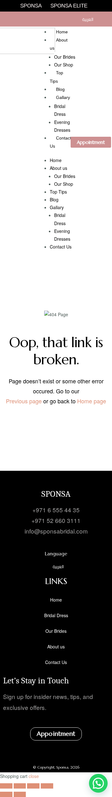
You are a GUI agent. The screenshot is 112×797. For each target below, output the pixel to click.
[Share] (33, 786)
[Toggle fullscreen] (20, 786)
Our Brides (64, 57)
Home (62, 31)
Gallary (63, 97)
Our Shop (63, 64)
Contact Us (61, 247)
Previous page (24, 401)
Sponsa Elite (68, 6)
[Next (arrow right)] (20, 794)
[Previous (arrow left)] (6, 794)
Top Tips (58, 192)
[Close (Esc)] (47, 786)
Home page (91, 401)
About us (58, 168)
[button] (98, 783)
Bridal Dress (56, 615)
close (34, 776)
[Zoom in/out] (6, 786)
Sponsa (31, 6)
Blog (60, 89)
